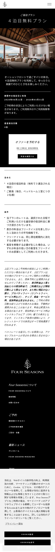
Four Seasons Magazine (22, 457)
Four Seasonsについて (20, 391)
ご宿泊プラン (27, 15)
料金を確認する (27, 156)
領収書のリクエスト (17, 421)
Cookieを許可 (28, 542)
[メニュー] (49, 4)
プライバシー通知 (14, 524)
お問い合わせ (14, 402)
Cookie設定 (27, 534)
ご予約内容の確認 (16, 427)
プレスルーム (14, 451)
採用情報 (12, 397)
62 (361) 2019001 (27, 148)
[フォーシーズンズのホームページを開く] (5, 4)
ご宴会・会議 (14, 432)
